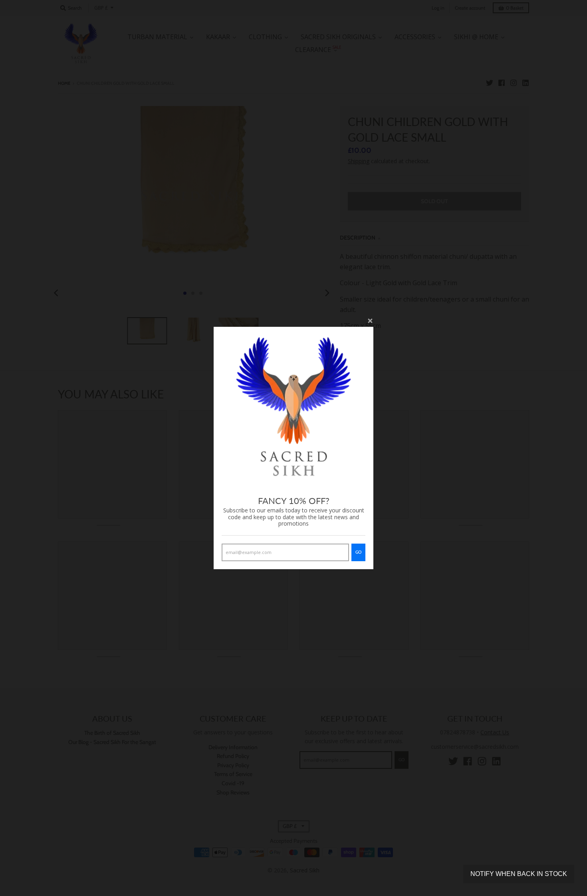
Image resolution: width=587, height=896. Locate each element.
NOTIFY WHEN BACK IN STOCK (518, 873)
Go (358, 552)
